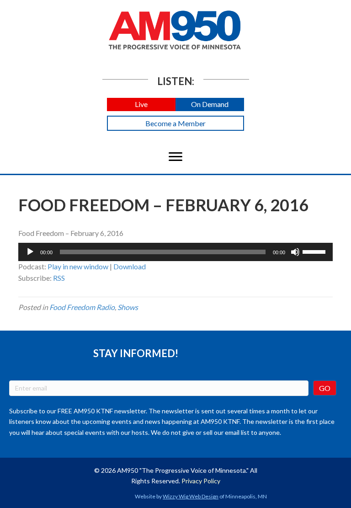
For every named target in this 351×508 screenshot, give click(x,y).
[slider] (315, 251)
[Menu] (175, 157)
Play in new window (78, 266)
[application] (175, 252)
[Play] (30, 252)
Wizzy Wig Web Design (190, 496)
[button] (141, 104)
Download (129, 266)
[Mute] (295, 252)
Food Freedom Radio (82, 307)
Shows (127, 307)
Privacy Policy (200, 481)
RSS (59, 277)
